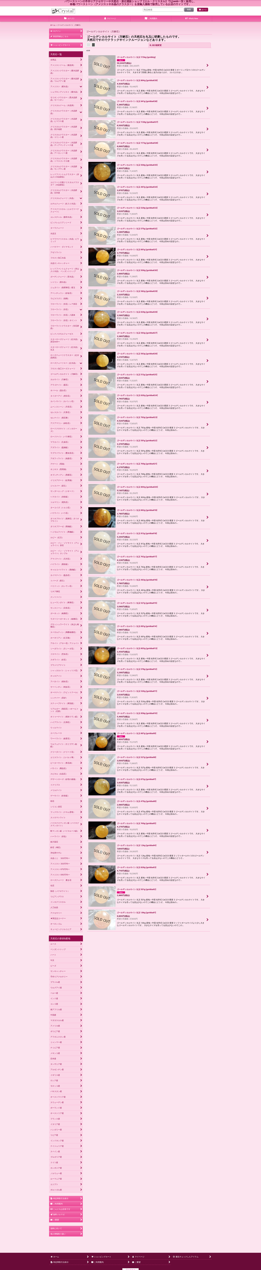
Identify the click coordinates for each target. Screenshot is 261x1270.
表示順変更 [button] (157, 45)
